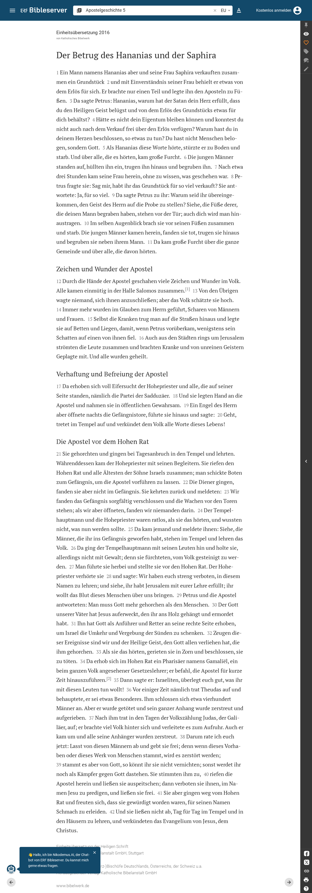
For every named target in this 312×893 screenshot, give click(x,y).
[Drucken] (306, 879)
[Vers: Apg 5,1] (306, 33)
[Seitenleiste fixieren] (306, 25)
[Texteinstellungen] (239, 10)
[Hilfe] (306, 888)
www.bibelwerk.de (72, 885)
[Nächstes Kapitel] (289, 882)
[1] (187, 289)
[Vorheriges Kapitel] (11, 882)
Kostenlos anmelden (273, 10)
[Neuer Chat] (306, 60)
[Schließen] (94, 852)
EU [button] (223, 10)
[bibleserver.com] (44, 11)
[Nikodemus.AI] (11, 869)
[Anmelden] (297, 10)
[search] (149, 10)
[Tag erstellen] (306, 51)
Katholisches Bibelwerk (75, 38)
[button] (12, 10)
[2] (109, 678)
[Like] (306, 42)
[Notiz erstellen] (306, 69)
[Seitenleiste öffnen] (306, 461)
